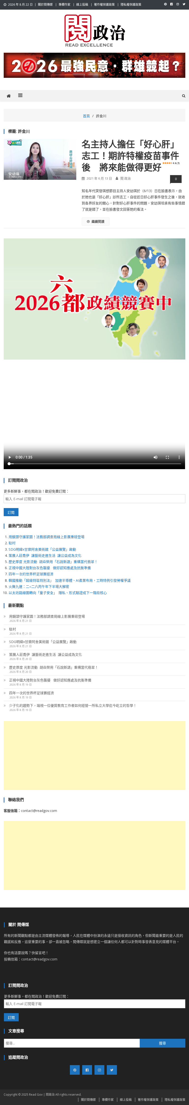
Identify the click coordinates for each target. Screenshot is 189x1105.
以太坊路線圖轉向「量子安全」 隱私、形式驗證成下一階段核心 (58, 592)
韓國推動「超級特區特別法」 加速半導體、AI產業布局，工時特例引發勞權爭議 (70, 580)
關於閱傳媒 (45, 4)
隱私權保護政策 (131, 4)
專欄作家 (64, 4)
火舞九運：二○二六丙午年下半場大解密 (39, 586)
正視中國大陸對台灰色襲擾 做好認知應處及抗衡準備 (50, 567)
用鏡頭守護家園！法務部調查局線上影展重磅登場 (46, 536)
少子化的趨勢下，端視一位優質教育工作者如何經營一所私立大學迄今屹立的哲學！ (73, 705)
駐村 (12, 543)
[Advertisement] (94, 755)
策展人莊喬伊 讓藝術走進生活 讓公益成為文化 (45, 555)
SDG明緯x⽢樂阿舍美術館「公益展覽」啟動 (42, 549)
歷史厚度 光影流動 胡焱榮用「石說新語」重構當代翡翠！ (53, 561)
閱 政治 (125, 178)
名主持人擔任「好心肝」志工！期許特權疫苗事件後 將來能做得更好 (131, 156)
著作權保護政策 (104, 4)
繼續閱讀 (98, 221)
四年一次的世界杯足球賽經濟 (31, 574)
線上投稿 (82, 4)
